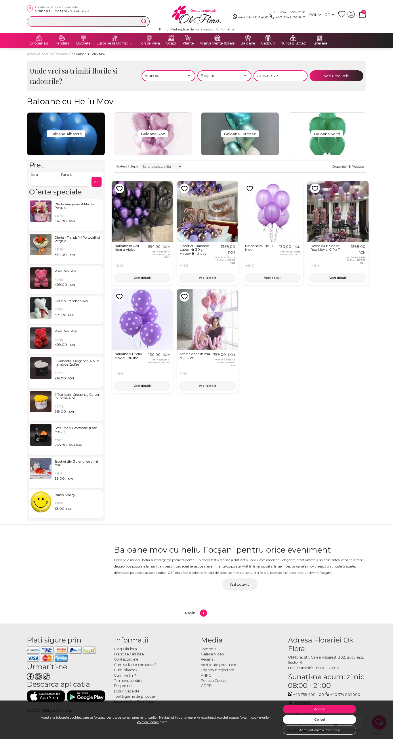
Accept (319, 709)
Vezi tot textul (240, 584)
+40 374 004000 (290, 17)
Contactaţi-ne (126, 659)
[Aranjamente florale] (217, 38)
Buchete (83, 43)
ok (96, 182)
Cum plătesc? (126, 670)
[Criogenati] (39, 38)
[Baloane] (248, 38)
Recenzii (208, 659)
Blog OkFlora (125, 649)
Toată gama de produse (134, 696)
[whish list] (343, 16)
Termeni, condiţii (128, 680)
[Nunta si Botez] (293, 38)
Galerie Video (212, 654)
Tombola (209, 649)
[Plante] (188, 38)
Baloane (248, 43)
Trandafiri (62, 43)
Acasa (31, 54)
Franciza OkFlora (129, 654)
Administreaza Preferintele (319, 730)
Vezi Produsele (336, 76)
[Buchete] (83, 38)
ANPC (206, 675)
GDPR (206, 686)
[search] (143, 21)
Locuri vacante (127, 691)
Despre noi (123, 686)
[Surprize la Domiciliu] (114, 38)
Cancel (319, 719)
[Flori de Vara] (149, 38)
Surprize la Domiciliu (114, 43)
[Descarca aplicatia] (46, 696)
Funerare (319, 43)
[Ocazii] (171, 38)
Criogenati (39, 43)
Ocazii (171, 43)
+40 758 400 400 (253, 17)
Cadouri (268, 43)
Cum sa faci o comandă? (135, 665)
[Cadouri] (268, 38)
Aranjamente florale (217, 43)
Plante (188, 43)
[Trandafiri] (62, 38)
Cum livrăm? (125, 675)
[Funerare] (319, 38)
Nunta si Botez (293, 43)
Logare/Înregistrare (217, 670)
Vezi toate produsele (218, 665)
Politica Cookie (148, 722)
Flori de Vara (149, 43)
